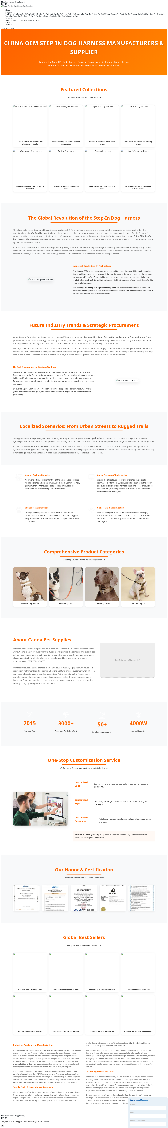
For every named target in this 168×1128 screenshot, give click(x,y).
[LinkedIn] (3, 4)
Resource (8, 18)
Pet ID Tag (26, 14)
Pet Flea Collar (122, 14)
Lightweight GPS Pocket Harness (66, 1031)
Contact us (9, 22)
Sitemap (46, 1122)
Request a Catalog (7, 28)
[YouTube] (6, 4)
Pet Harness (9, 14)
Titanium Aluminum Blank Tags (138, 989)
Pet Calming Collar (135, 14)
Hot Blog (20, 20)
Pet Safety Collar (27, 16)
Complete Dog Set (138, 604)
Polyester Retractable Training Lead (138, 1031)
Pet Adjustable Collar (70, 16)
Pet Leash (18, 14)
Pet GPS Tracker (36, 14)
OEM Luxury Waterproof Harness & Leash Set (30, 187)
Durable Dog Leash (66, 604)
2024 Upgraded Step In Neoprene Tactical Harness (138, 187)
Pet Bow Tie (86, 14)
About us (8, 24)
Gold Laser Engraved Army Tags (66, 989)
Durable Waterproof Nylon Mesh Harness (102, 142)
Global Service (10, 20)
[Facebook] (1, 4)
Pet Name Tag (15, 16)
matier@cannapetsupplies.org (13, 2)
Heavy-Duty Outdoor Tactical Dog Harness (66, 187)
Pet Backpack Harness (42, 16)
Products (8, 12)
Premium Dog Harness (30, 604)
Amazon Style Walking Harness (30, 1031)
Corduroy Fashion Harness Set (102, 1031)
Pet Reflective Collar (64, 14)
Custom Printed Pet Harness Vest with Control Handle (30, 142)
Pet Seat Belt (96, 14)
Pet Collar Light (56, 16)
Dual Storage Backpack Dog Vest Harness (102, 187)
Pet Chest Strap (147, 14)
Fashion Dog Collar (102, 604)
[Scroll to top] (2, 1126)
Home (7, 10)
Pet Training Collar (50, 14)
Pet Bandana (77, 14)
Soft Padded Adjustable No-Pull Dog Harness (138, 142)
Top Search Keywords (32, 20)
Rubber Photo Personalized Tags (102, 989)
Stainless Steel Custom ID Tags (30, 989)
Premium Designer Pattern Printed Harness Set (66, 142)
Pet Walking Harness (108, 14)
